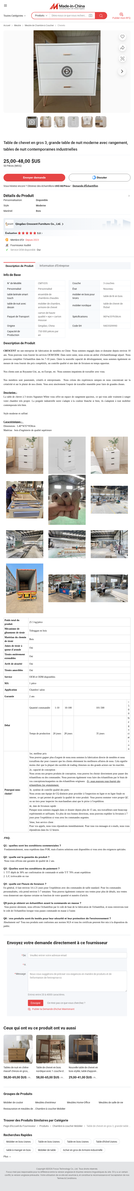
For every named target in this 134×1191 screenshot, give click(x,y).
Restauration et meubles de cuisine (19, 1108)
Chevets (61, 25)
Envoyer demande (34, 177)
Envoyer (35, 1003)
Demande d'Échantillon (85, 185)
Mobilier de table (47, 1150)
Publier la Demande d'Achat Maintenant (51, 1009)
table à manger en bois (18, 1150)
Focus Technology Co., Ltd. (65, 1168)
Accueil (6, 25)
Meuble (17, 25)
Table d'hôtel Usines (106, 1141)
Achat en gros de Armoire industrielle (82, 1150)
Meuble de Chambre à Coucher (39, 25)
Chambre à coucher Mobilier (50, 1108)
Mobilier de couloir (13, 1102)
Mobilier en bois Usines (18, 1141)
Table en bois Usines (49, 1141)
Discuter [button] (102, 177)
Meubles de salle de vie (111, 1102)
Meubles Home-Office (78, 1102)
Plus (6, 1156)
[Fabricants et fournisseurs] (67, 6)
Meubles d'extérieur (45, 1102)
